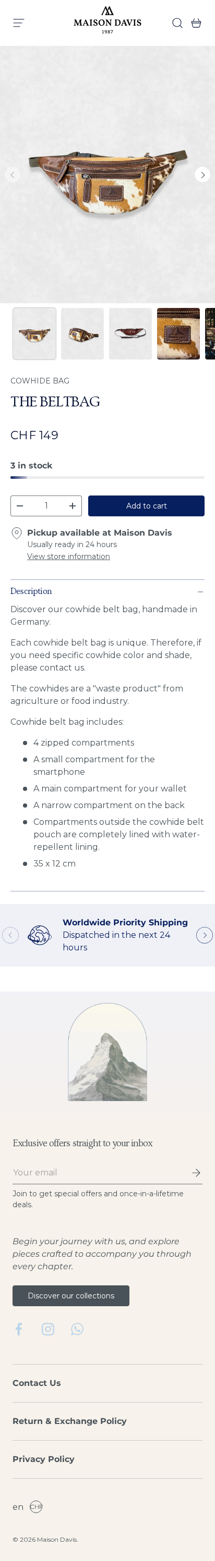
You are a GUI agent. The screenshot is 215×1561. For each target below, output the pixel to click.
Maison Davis (57, 1539)
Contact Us (37, 1383)
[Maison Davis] (107, 23)
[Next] (202, 174)
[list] (107, 174)
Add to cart (146, 506)
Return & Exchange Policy (70, 1421)
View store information (68, 556)
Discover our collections (71, 1295)
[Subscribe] (188, 1173)
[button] (193, 22)
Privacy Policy (44, 1459)
